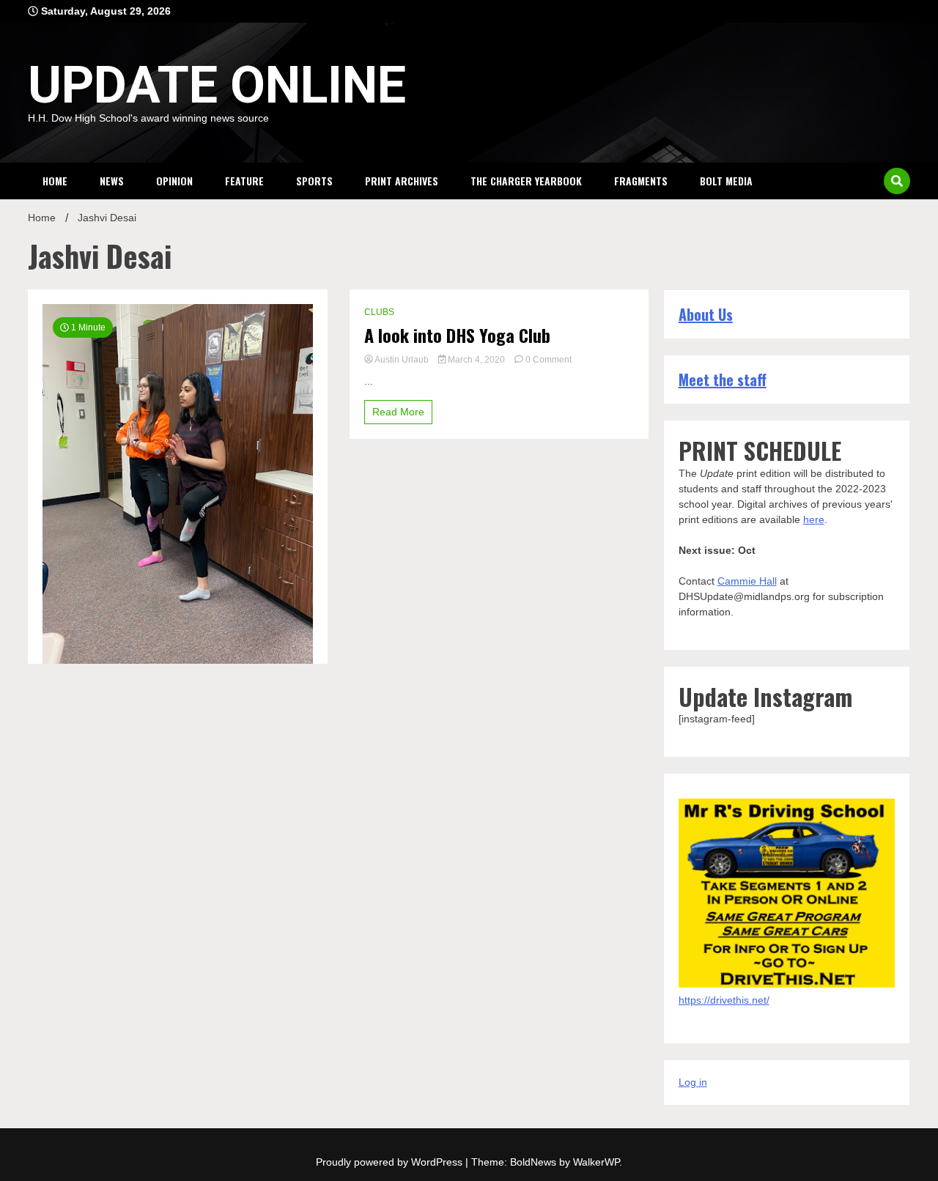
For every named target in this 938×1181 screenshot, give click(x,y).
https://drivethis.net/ (724, 1000)
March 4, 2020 (476, 360)
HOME (55, 180)
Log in (693, 1082)
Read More (398, 412)
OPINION (174, 180)
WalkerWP (596, 1162)
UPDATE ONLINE (217, 85)
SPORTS (314, 180)
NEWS (112, 180)
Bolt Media (726, 180)
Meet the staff (723, 379)
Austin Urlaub (402, 360)
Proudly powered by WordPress (390, 1162)
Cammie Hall (747, 581)
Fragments (641, 180)
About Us (706, 314)
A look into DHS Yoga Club (457, 335)
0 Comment (548, 360)
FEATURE (244, 180)
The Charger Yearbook (526, 180)
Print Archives (401, 180)
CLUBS (379, 312)
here (813, 519)
